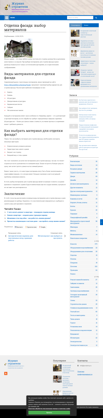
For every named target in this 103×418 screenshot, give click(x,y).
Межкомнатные (83, 234)
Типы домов (83, 319)
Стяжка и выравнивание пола (83, 308)
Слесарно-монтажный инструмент (83, 296)
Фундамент (83, 334)
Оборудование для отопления (83, 251)
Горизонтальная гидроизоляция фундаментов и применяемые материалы (89, 83)
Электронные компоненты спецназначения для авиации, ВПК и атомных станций (87, 118)
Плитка (83, 259)
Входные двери (83, 169)
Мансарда (83, 227)
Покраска (83, 263)
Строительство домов (83, 304)
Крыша (83, 210)
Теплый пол (83, 312)
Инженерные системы (83, 195)
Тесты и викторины (83, 315)
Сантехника (83, 287)
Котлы (83, 206)
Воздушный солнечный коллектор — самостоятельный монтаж (88, 34)
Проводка (83, 270)
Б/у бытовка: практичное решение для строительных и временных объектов (88, 102)
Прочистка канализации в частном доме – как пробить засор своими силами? (36, 221)
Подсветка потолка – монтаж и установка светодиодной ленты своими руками (87, 44)
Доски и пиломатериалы (83, 184)
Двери (83, 176)
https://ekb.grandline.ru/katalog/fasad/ (17, 85)
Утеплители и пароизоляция (83, 330)
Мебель (83, 231)
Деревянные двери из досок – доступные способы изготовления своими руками (88, 54)
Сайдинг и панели (83, 283)
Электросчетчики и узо (83, 345)
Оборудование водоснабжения (83, 248)
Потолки (83, 266)
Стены (83, 300)
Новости (83, 244)
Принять (49, 412)
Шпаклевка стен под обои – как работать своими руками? (29, 218)
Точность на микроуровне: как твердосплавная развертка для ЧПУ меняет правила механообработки (89, 138)
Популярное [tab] (75, 25)
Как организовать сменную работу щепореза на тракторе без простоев (88, 147)
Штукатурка (83, 338)
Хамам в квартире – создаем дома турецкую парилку (27, 215)
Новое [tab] (86, 25)
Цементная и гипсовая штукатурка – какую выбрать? (88, 63)
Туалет (83, 323)
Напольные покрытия (78, 238)
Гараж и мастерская (83, 173)
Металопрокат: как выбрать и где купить (50, 235)
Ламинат (83, 214)
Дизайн (83, 180)
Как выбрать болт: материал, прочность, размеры (88, 109)
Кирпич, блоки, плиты (83, 202)
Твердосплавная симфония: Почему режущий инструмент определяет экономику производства (88, 128)
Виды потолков (83, 165)
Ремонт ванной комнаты (83, 280)
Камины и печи (83, 199)
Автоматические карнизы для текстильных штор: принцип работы (20, 236)
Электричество (83, 341)
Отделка (83, 255)
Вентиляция (83, 161)
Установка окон (83, 327)
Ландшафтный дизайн (83, 217)
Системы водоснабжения (83, 291)
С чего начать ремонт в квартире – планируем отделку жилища (31, 212)
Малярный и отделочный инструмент (83, 222)
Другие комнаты (83, 188)
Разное (72, 274)
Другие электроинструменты (83, 191)
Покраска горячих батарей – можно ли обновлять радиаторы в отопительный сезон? (88, 73)
